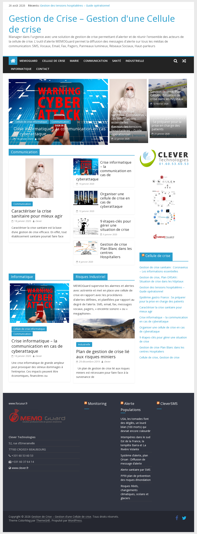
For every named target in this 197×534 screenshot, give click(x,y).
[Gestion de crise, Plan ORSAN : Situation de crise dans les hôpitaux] (168, 81)
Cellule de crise (53, 61)
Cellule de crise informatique (31, 121)
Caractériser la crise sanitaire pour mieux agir (37, 213)
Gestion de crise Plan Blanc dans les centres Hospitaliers (116, 250)
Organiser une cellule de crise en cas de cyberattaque (115, 200)
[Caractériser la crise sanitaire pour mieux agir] (39, 161)
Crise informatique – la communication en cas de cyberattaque (60, 131)
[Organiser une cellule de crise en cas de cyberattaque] (85, 192)
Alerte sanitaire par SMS (135, 469)
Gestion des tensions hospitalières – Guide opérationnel (75, 5)
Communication (95, 61)
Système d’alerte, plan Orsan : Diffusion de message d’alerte (134, 459)
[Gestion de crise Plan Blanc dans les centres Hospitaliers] (85, 243)
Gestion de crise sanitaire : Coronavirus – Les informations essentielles (129, 117)
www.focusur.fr (18, 403)
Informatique (21, 69)
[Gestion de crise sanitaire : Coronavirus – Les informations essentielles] (128, 81)
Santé (116, 61)
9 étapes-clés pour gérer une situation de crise (115, 225)
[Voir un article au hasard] (184, 61)
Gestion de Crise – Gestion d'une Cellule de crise (92, 23)
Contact (42, 69)
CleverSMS (169, 403)
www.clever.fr (20, 468)
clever (41, 139)
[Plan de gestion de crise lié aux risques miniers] (104, 321)
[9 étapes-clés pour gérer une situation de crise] (85, 220)
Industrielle (135, 61)
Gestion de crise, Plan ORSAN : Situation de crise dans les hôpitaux (166, 95)
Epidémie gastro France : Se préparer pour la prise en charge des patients (168, 123)
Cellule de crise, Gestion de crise (159, 357)
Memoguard (29, 61)
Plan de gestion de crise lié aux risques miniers (102, 353)
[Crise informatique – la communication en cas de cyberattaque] (58, 81)
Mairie (74, 61)
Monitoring (97, 403)
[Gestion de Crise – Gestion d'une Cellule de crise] (13, 61)
